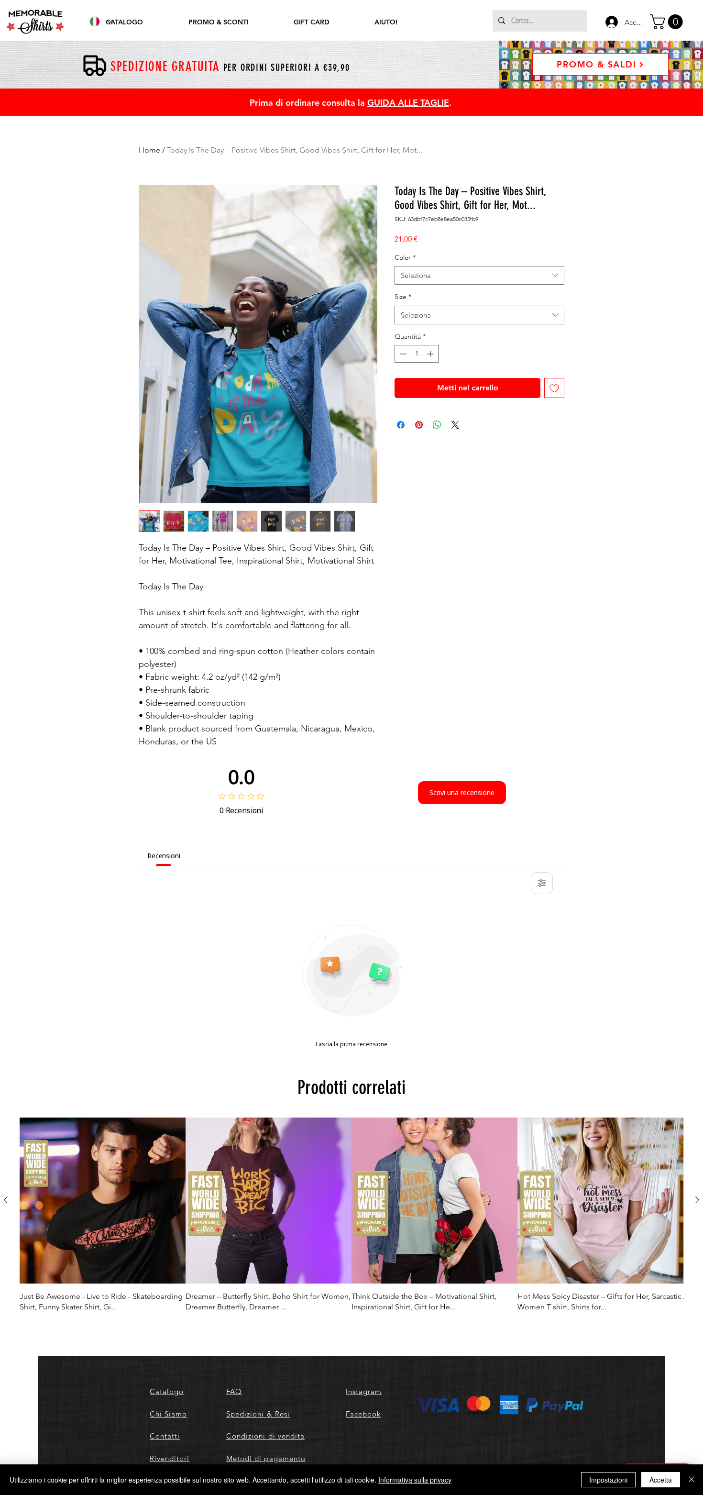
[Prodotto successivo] (697, 1200)
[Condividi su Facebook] (400, 425)
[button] (668, 21)
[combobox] (479, 275)
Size (403, 296)
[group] (351, 1215)
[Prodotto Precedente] (5, 1200)
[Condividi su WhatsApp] (437, 425)
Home (149, 150)
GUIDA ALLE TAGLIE (408, 102)
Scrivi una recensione (461, 792)
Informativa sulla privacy (414, 1479)
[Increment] (431, 353)
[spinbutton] (416, 353)
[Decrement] (402, 353)
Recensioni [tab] (163, 855)
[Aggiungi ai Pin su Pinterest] (419, 425)
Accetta (660, 1479)
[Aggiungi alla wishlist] (554, 388)
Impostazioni (608, 1479)
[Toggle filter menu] (542, 883)
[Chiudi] (691, 1479)
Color (405, 257)
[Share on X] (455, 425)
